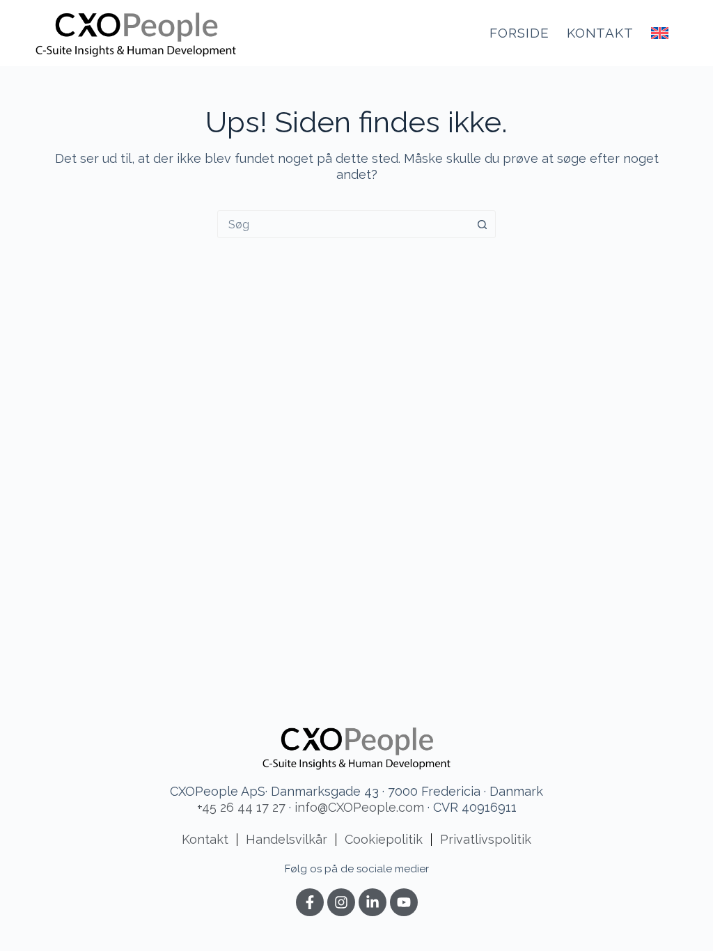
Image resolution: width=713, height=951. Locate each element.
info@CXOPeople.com (359, 807)
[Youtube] (404, 902)
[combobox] (343, 224)
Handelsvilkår (286, 839)
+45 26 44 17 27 (241, 807)
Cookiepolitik (384, 839)
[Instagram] (341, 902)
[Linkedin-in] (372, 902)
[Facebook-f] (310, 902)
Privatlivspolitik (485, 839)
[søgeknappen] (482, 224)
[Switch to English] (660, 33)
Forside (519, 32)
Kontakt (600, 32)
